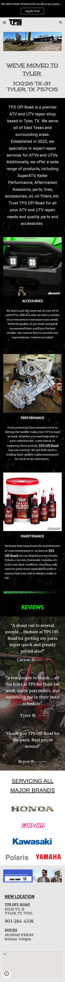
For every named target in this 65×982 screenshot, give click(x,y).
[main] (32, 77)
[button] (4, 22)
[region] (32, 8)
